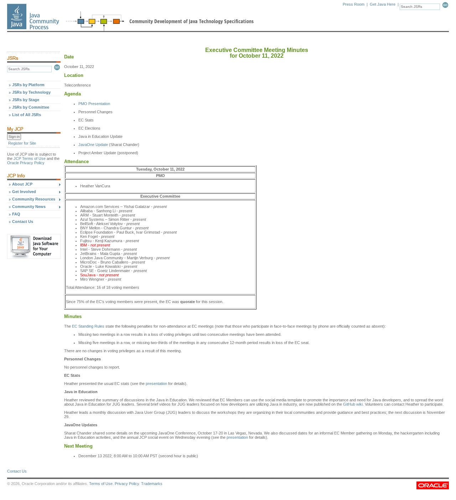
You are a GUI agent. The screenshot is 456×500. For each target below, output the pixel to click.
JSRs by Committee (30, 107)
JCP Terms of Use (30, 158)
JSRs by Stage (25, 100)
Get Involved (24, 191)
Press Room (353, 4)
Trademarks (151, 483)
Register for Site (22, 143)
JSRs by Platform (28, 85)
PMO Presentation (94, 103)
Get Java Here (382, 4)
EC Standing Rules (88, 326)
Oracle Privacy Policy (26, 163)
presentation (156, 383)
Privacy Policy (127, 483)
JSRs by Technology (31, 92)
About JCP (22, 184)
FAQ (16, 214)
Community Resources (33, 199)
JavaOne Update (93, 144)
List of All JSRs (26, 115)
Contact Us (22, 221)
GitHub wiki (353, 404)
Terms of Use (101, 483)
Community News (29, 206)
